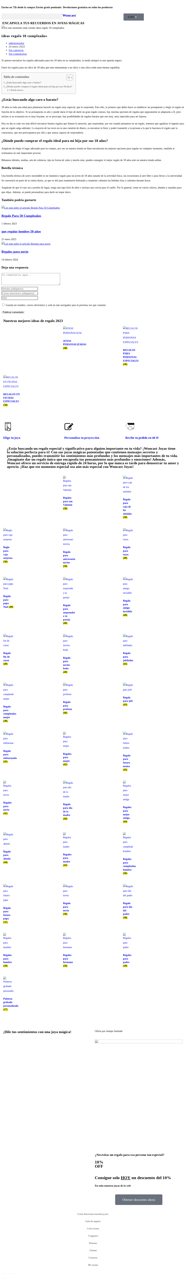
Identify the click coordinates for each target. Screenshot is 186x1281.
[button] (31, 16)
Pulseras (93, 1243)
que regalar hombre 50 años (21, 231)
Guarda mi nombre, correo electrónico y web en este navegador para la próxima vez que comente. (56, 305)
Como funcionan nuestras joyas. (93, 1214)
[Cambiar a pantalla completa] (6, 1273)
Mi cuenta (93, 1265)
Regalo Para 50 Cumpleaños (21, 216)
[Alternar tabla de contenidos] (68, 77)
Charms (93, 1250)
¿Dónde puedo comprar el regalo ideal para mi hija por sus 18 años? (39, 86)
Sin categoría (16, 50)
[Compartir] (9, 1273)
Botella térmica (17, 90)
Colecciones (93, 1228)
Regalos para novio (14, 251)
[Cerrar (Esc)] (12, 1273)
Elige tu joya (11, 437)
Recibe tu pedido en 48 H (141, 437)
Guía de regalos (93, 1221)
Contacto (93, 1257)
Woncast (69, 15)
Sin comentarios (18, 54)
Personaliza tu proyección (81, 437)
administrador (16, 43)
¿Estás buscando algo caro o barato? (23, 82)
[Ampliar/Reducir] (2, 1273)
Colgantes (93, 1235)
